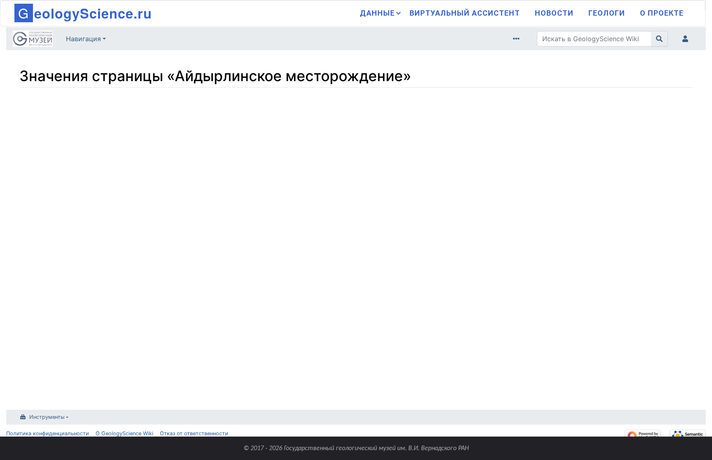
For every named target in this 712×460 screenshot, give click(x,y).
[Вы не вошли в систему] (687, 38)
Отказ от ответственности (194, 433)
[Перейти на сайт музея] (33, 39)
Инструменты (47, 417)
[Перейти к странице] (659, 39)
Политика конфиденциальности (47, 433)
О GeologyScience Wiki (124, 433)
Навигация (83, 39)
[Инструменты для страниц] (518, 38)
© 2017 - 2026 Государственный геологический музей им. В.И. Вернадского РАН (356, 448)
